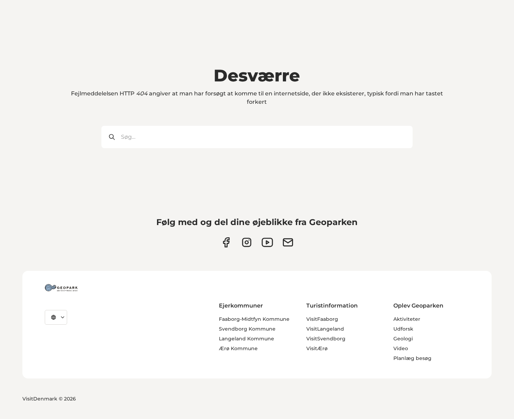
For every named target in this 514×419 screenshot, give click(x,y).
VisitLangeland (325, 329)
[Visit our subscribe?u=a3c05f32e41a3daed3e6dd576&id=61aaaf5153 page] (288, 242)
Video (400, 348)
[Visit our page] (247, 242)
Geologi (403, 338)
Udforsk (403, 329)
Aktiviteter (406, 319)
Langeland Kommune (246, 338)
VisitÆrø (317, 348)
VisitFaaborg (322, 319)
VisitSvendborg (325, 338)
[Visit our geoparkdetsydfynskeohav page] (226, 242)
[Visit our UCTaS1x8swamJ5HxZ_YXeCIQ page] (267, 242)
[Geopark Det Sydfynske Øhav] (61, 287)
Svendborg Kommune (247, 329)
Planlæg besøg (412, 358)
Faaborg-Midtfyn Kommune (254, 319)
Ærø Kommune (238, 348)
